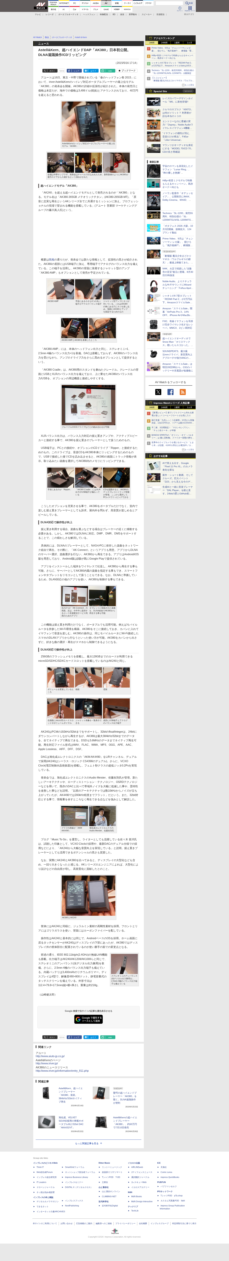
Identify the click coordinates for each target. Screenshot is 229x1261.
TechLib (134, 1211)
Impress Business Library (76, 1177)
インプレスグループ (160, 1223)
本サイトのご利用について (45, 1223)
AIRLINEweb (137, 1167)
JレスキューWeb (139, 1182)
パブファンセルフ (169, 1186)
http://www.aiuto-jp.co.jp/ (50, 1056)
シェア (76, 71)
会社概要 (143, 1223)
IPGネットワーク (165, 1191)
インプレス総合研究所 (47, 1177)
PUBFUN (161, 1182)
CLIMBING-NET (109, 1196)
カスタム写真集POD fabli (173, 1201)
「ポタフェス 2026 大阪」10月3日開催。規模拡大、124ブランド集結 (177, 229)
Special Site (160, 91)
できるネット (43, 1206)
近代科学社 (104, 1201)
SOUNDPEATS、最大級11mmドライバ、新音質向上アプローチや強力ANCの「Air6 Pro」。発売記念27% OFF (177, 358)
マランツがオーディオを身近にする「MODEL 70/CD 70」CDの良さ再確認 (177, 148)
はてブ (93, 71)
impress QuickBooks (170, 1177)
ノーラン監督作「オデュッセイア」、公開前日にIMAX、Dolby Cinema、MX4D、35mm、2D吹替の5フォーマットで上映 (177, 200)
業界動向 (133, 14)
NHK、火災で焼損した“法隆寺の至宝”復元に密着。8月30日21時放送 (177, 272)
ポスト (52, 71)
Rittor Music (104, 1163)
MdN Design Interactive (142, 1201)
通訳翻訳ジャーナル (140, 1177)
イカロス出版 (134, 1163)
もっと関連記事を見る (87, 1143)
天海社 (164, 1167)
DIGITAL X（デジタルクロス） (79, 1187)
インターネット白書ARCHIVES (51, 1211)
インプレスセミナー (74, 1182)
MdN (130, 1192)
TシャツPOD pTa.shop (172, 1195)
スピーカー (147, 14)
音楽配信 (160, 14)
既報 (51, 259)
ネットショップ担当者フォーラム (80, 1172)
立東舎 (105, 1182)
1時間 (151, 43)
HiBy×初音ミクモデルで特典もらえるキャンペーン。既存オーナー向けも (177, 183)
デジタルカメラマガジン (48, 1201)
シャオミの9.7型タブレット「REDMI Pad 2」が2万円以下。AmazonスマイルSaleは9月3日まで (172, 66)
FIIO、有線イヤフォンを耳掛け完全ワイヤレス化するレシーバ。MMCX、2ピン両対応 (177, 324)
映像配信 (104, 14)
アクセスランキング (164, 38)
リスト (62, 71)
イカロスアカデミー (140, 1187)
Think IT (40, 1167)
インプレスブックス (74, 1201)
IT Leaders (41, 1182)
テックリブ (133, 1206)
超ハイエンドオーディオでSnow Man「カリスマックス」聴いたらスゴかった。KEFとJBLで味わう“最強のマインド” (177, 345)
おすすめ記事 (161, 456)
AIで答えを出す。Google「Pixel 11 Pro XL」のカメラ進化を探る (177, 466)
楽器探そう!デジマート (112, 1172)
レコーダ (50, 14)
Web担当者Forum (45, 1172)
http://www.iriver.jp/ (47, 1063)
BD (114, 14)
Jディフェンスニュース (141, 1172)
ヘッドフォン (89, 14)
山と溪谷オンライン (111, 1191)
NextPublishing (72, 1206)
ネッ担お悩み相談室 (46, 1192)
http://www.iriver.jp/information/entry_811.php (62, 1070)
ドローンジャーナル (46, 1187)
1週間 (177, 43)
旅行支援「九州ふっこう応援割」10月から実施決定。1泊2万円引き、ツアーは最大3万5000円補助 (173, 423)
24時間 (164, 43)
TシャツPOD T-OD (111, 1177)
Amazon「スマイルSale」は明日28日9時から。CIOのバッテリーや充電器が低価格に (177, 367)
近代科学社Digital (110, 1206)
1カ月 (189, 43)
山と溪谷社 (104, 1187)
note (110, 71)
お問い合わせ (67, 1223)
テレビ (38, 14)
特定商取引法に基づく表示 (184, 1223)
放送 (122, 14)
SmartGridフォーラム (74, 1167)
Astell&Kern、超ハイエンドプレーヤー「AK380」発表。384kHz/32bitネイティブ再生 (71, 1095)
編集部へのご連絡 (104, 1223)
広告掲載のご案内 (84, 1223)
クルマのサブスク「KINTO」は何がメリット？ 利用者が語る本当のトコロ (177, 112)
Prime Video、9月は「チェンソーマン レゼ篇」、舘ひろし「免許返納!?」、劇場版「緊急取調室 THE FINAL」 (172, 51)
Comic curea (166, 1172)
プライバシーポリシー (125, 1223)
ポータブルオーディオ (68, 14)
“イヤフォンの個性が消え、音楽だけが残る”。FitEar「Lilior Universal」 (176, 136)
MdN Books (136, 1196)
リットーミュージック (112, 1167)
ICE (159, 1163)
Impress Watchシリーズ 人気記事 (172, 403)
